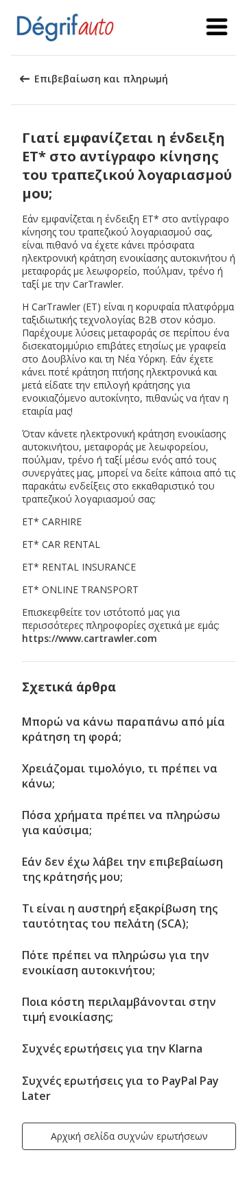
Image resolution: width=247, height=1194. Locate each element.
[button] (216, 27)
